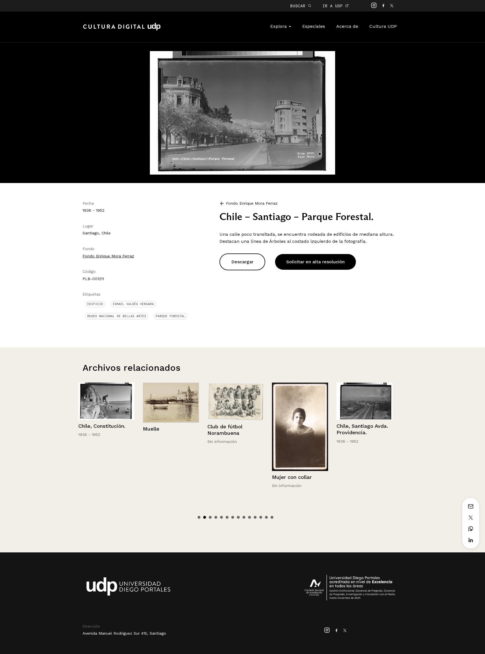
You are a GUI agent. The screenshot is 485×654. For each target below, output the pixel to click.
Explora (279, 26)
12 (260, 517)
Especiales (313, 26)
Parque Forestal (170, 316)
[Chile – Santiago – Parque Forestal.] (242, 112)
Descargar (242, 261)
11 (255, 517)
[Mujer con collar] (235, 427)
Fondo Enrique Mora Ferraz (108, 256)
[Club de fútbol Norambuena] (171, 401)
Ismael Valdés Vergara (133, 304)
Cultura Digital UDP (122, 30)
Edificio (95, 304)
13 (266, 517)
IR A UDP (333, 5)
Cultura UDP (383, 26)
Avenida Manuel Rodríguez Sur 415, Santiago (124, 633)
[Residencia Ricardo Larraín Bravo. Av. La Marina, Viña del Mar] (365, 406)
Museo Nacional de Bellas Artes (116, 316)
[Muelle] (106, 403)
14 (272, 517)
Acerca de (347, 26)
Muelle (86, 429)
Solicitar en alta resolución (315, 261)
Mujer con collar (227, 477)
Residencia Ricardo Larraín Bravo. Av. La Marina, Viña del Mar (362, 441)
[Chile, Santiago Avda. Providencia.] (300, 401)
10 (249, 517)
